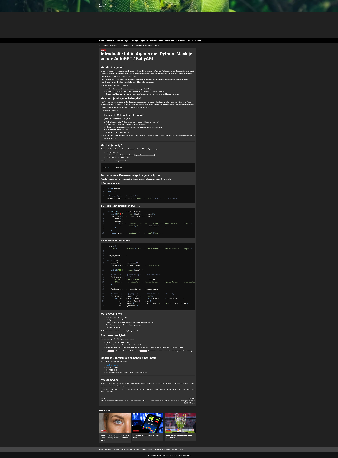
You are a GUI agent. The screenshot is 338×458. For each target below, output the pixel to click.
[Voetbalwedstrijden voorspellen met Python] (180, 423)
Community (169, 41)
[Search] (238, 40)
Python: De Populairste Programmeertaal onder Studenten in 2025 (123, 400)
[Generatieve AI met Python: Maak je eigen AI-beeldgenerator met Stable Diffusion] (115, 423)
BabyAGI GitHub (111, 370)
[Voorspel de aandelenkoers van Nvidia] (147, 423)
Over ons (190, 41)
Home (101, 41)
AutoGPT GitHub (112, 367)
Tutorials (119, 41)
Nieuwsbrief (180, 41)
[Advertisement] (169, 25)
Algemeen (144, 41)
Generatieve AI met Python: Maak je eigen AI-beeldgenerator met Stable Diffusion (173, 401)
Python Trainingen (132, 41)
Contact (198, 41)
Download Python (156, 41)
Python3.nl (104, 5)
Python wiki (110, 41)
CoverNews (177, 455)
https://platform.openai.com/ (144, 155)
